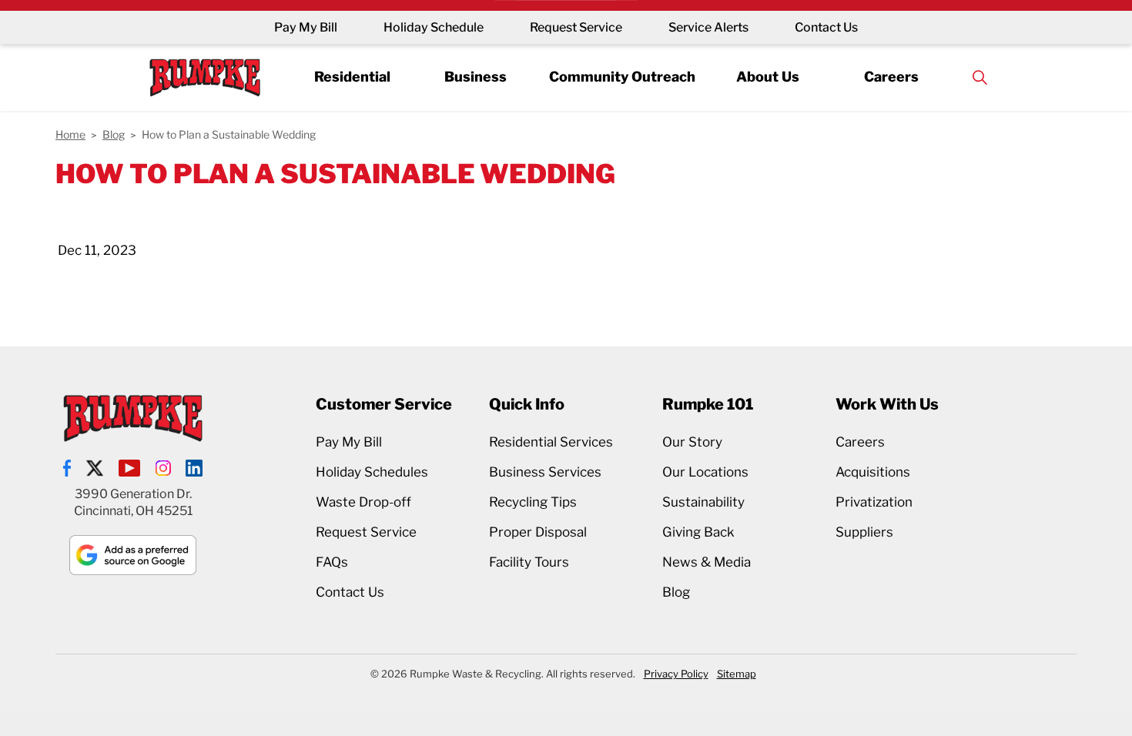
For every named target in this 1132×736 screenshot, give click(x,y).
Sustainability (703, 502)
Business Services (545, 472)
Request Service (576, 27)
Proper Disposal (538, 532)
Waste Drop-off (363, 502)
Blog (676, 592)
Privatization (874, 502)
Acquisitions (873, 472)
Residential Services (551, 442)
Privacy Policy (676, 673)
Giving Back (698, 532)
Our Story (692, 442)
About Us (767, 77)
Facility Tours (529, 562)
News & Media (706, 562)
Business (475, 77)
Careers (891, 77)
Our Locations (705, 472)
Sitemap (736, 673)
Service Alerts (708, 27)
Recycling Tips (533, 502)
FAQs (332, 562)
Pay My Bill (305, 27)
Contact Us (826, 27)
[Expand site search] (979, 77)
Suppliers (864, 532)
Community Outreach (622, 77)
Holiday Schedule (433, 27)
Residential (352, 77)
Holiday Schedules (372, 472)
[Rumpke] (204, 77)
